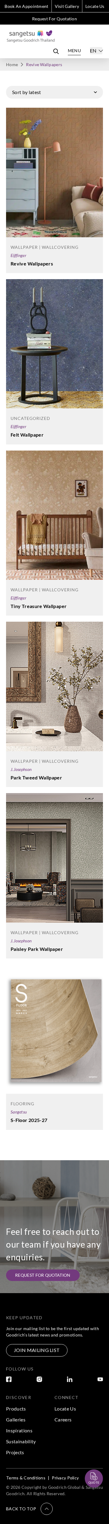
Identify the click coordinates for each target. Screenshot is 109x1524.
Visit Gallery (67, 6)
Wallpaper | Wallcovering (44, 247)
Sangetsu (19, 1111)
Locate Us (94, 6)
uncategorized (30, 418)
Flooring (22, 1103)
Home (12, 64)
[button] (29, 1509)
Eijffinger (18, 255)
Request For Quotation (54, 18)
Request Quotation (88, 1463)
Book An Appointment (26, 6)
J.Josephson (21, 769)
